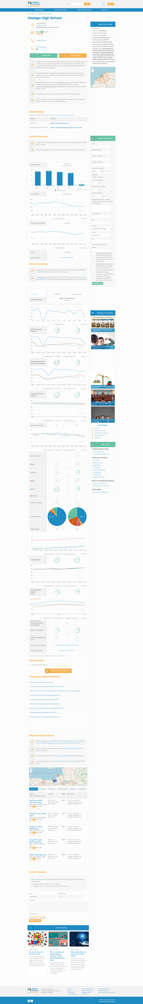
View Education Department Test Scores (67, 645)
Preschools (73, 788)
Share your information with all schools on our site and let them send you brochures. (104, 257)
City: (93, 220)
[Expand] (31, 775)
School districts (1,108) (99, 477)
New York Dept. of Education (100, 492)
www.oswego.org (41, 47)
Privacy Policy (111, 1002)
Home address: (96, 214)
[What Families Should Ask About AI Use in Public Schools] (79, 939)
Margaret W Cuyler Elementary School (35, 841)
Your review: (32, 900)
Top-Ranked (96, 460)
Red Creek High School (38, 855)
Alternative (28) (97, 475)
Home (69, 989)
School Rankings (72, 994)
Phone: (94, 247)
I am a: (30, 893)
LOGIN (103, 4)
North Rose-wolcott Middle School (62, 756)
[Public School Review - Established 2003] (34, 4)
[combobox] (66, 4)
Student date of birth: (98, 168)
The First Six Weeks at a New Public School (36, 953)
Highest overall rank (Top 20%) (60, 123)
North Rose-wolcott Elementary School (66, 761)
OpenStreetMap (84, 785)
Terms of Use (102, 1002)
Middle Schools (52, 788)
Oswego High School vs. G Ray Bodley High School (62, 741)
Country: (94, 226)
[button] (58, 775)
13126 (44, 25)
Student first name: (97, 156)
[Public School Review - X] (29, 1001)
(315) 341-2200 (42, 40)
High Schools (42, 788)
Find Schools (71, 992)
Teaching (96, 428)
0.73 (77, 529)
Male (94, 177)
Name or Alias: (62, 893)
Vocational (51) (97, 472)
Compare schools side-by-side (101, 454)
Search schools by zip (98, 452)
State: (93, 232)
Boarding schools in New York (101, 486)
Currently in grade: (97, 180)
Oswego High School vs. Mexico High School (66, 743)
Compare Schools (86, 992)
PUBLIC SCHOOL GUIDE (84, 10)
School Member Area (103, 989)
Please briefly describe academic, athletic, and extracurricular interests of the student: (102, 201)
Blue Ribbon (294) (97, 463)
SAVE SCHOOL (75, 55)
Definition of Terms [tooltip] (34, 294)
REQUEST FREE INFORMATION (60, 671)
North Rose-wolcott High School (73, 748)
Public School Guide (87, 991)
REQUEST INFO (46, 55)
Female (100, 177)
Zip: (93, 239)
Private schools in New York (100, 483)
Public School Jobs (99, 436)
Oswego (38, 25)
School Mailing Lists (103, 991)
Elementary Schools (63, 788)
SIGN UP (111, 4)
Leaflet (78, 785)
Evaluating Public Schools (101, 433)
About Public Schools (99, 431)
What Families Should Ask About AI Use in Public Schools (79, 954)
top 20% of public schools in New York (62, 115)
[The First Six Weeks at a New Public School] (37, 939)
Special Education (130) (99, 470)
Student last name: (97, 162)
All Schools (33, 789)
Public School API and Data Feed (106, 992)
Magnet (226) (96, 465)
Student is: (95, 175)
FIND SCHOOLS (39, 10)
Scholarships (97, 438)
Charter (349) (96, 468)
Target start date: (97, 193)
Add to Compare (35, 809)
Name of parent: (96, 150)
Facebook (31, 1001)
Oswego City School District (67, 651)
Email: (93, 144)
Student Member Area (87, 989)
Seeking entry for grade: (99, 187)
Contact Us (84, 994)
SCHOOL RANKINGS (61, 10)
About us (70, 991)
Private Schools (82, 788)
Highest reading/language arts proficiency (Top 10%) (66, 128)
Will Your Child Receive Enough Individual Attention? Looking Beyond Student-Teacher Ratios (57, 956)
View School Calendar (67, 258)
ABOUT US (105, 10)
